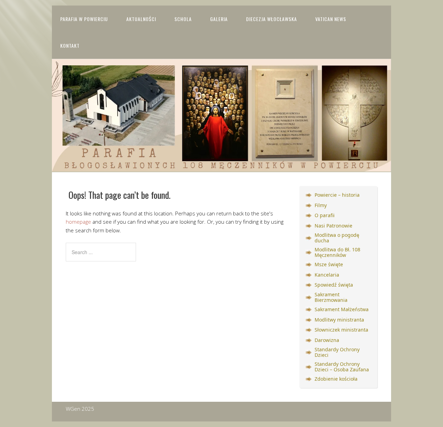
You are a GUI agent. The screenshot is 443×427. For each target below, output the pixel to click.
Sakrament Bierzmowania (331, 297)
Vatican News (330, 18)
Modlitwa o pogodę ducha (337, 238)
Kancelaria (327, 274)
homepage (78, 221)
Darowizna (327, 340)
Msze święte (329, 264)
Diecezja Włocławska (271, 18)
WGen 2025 (80, 408)
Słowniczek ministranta (341, 329)
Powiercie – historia (337, 195)
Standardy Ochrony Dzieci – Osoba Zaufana (342, 367)
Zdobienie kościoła (336, 378)
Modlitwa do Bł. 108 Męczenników (337, 252)
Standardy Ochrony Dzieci (337, 352)
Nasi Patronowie (333, 225)
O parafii (325, 215)
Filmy (321, 205)
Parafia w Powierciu (84, 18)
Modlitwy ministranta (339, 319)
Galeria (219, 18)
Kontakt (70, 45)
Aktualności (141, 18)
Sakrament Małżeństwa (342, 309)
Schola (183, 18)
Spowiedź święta (334, 284)
